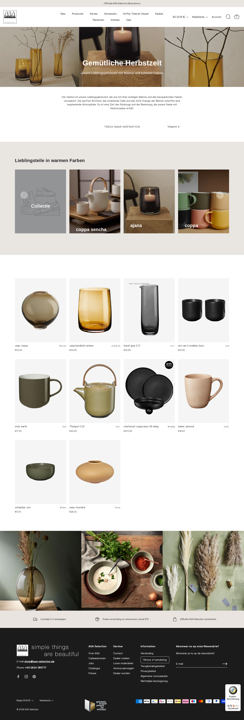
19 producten (136, 230)
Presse (92, 673)
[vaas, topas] (40, 310)
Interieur (115, 19)
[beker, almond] (203, 391)
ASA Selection (31, 709)
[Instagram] (26, 676)
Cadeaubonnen (97, 658)
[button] (24, 195)
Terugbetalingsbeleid (153, 666)
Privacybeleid (148, 671)
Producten (77, 13)
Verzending (147, 653)
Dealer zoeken (121, 658)
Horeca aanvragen (123, 668)
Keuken (159, 13)
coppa (191, 225)
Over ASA (94, 653)
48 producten (191, 230)
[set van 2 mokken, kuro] (203, 310)
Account (216, 16)
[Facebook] (18, 676)
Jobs (91, 663)
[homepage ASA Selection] (28, 17)
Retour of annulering (155, 659)
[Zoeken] (228, 17)
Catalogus (94, 668)
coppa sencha (91, 229)
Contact (118, 653)
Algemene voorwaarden (154, 676)
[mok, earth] (40, 391)
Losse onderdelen (123, 663)
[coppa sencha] (95, 201)
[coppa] (203, 201)
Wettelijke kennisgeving (154, 681)
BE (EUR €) (179, 16)
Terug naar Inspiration (122, 126)
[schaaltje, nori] (40, 472)
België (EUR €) (24, 700)
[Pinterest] (34, 676)
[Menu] (239, 686)
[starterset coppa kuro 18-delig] (149, 391)
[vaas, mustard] (95, 472)
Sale (128, 19)
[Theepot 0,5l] (95, 391)
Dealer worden (121, 673)
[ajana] (149, 201)
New (62, 13)
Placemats (98, 19)
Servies (94, 13)
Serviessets (110, 13)
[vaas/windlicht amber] (95, 310)
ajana (136, 225)
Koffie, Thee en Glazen (136, 13)
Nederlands (198, 16)
